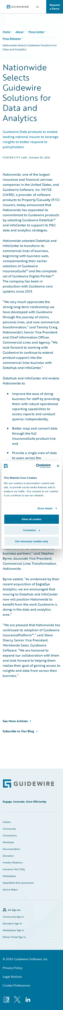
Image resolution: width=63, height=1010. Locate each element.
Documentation (11, 849)
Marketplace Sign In (13, 930)
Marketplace (9, 876)
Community (9, 828)
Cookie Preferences (16, 985)
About (19, 32)
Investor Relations (13, 862)
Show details (45, 508)
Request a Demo (55, 7)
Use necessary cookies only (31, 541)
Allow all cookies (32, 519)
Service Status (10, 889)
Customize (29, 530)
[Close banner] (58, 466)
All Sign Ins (14, 910)
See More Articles (15, 721)
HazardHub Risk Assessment (18, 882)
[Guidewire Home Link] (28, 783)
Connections (10, 835)
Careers (7, 822)
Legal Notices (12, 976)
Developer (8, 842)
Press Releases (12, 38)
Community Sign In (13, 916)
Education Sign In (12, 923)
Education (8, 855)
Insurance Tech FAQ (14, 869)
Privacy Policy (12, 968)
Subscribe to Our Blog (18, 731)
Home (6, 32)
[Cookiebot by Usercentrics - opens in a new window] (38, 466)
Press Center (36, 32)
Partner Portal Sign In (14, 937)
